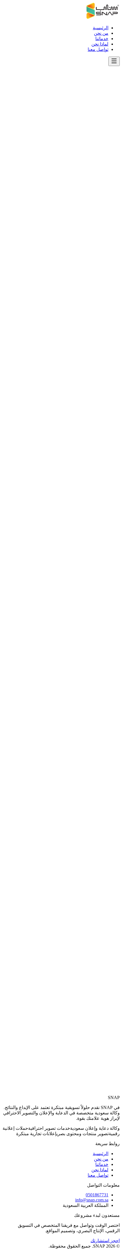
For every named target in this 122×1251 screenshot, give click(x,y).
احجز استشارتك (105, 1240)
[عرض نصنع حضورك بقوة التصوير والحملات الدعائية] (117, 287)
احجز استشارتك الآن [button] (89, 1100)
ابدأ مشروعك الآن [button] (103, 147)
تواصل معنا (98, 49)
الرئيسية (100, 27)
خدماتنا (101, 38)
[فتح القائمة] (114, 61)
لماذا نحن (99, 44)
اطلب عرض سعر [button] (103, 213)
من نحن (101, 33)
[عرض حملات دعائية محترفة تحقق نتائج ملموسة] (113, 287)
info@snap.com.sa (97, 1030)
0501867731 (101, 1056)
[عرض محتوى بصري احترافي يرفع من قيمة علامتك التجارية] (108, 287)
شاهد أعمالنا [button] (108, 280)
